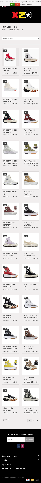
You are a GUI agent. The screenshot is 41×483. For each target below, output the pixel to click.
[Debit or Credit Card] (37, 480)
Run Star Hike (18, 30)
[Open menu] (4, 15)
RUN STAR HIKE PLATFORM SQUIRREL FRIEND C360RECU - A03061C (30, 347)
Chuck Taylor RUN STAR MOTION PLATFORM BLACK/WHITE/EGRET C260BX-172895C (10, 409)
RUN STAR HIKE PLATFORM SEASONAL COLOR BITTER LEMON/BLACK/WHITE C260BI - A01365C (10, 378)
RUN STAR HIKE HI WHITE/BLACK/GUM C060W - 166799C (31, 316)
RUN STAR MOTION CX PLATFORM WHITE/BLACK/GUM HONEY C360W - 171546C (31, 100)
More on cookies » (26, 4)
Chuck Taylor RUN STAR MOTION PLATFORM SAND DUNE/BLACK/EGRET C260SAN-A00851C (31, 378)
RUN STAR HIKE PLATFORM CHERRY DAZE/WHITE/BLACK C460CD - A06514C (31, 131)
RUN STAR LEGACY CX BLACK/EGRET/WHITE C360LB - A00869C (31, 285)
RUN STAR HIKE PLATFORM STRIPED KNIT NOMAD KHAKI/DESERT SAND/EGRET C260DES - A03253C (29, 193)
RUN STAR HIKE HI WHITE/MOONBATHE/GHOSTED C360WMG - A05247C (10, 162)
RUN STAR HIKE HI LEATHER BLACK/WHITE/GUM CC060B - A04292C (31, 224)
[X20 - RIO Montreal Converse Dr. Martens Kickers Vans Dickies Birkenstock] (24, 15)
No (17, 4)
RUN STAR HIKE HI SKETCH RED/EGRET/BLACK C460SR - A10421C (10, 69)
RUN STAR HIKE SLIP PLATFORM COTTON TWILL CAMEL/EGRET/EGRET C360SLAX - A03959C (31, 255)
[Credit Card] (27, 480)
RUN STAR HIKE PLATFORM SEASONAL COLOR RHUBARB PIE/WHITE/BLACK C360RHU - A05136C (10, 285)
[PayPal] (32, 480)
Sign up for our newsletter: (20, 434)
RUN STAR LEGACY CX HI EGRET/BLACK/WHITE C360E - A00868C (10, 193)
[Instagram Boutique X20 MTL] (22, 446)
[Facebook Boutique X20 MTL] (18, 446)
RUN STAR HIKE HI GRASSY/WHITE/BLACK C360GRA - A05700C (31, 162)
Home (3, 30)
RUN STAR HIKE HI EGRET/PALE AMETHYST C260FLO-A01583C (10, 100)
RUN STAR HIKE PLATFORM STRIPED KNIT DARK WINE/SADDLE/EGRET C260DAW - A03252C (10, 224)
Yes (12, 4)
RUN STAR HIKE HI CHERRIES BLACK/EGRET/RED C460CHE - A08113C (10, 131)
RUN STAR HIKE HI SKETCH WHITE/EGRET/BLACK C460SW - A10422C (31, 69)
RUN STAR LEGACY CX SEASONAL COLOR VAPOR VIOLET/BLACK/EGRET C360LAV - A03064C (10, 255)
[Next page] (37, 420)
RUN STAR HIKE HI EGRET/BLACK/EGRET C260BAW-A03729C (31, 409)
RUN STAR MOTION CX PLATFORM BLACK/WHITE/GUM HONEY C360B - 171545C (10, 316)
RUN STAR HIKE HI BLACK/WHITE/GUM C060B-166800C (10, 347)
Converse (10, 30)
